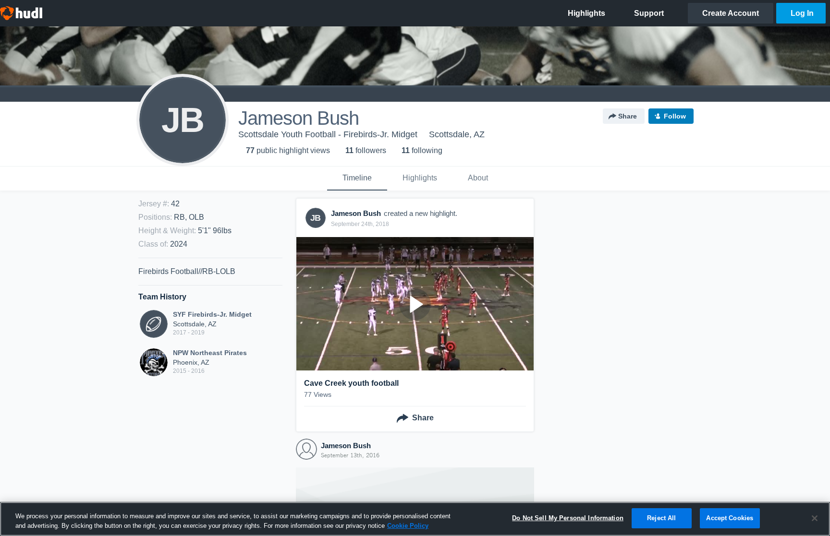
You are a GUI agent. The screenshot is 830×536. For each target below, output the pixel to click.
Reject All (661, 518)
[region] (415, 519)
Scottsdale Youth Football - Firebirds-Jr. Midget (327, 134)
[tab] (357, 179)
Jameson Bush (346, 445)
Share (627, 116)
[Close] (814, 518)
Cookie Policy (407, 525)
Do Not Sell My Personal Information (567, 518)
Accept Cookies (729, 518)
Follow (675, 116)
